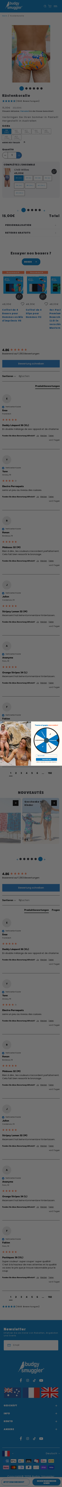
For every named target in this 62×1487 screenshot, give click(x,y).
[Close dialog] (1, 723)
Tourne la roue (46, 759)
